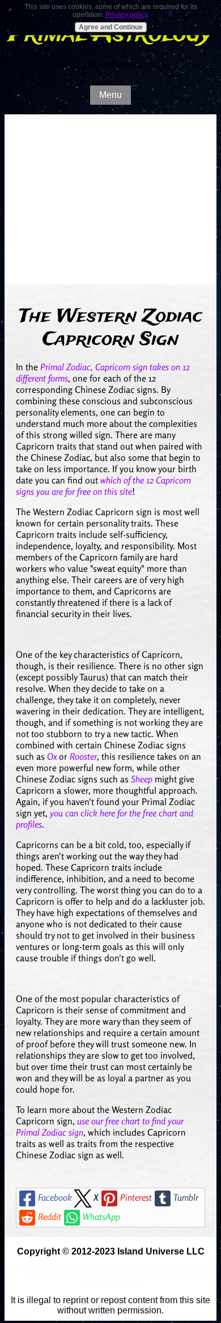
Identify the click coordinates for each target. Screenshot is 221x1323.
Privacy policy (126, 15)
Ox (52, 756)
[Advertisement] (110, 199)
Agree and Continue (111, 27)
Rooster (83, 756)
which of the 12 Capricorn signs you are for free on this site (103, 485)
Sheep (141, 779)
